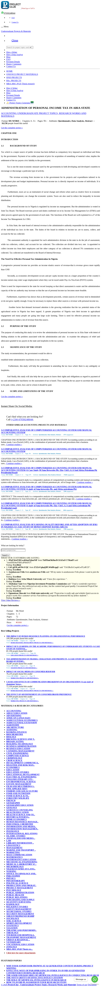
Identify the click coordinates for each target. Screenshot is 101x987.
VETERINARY (13, 942)
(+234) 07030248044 (22, 419)
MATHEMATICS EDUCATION (21, 859)
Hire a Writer (11, 52)
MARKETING (13, 852)
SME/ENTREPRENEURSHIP (20, 916)
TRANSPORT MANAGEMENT (21, 937)
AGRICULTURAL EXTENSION (21, 723)
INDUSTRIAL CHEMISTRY (19, 824)
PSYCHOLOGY (13, 890)
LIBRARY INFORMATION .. (20, 843)
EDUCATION (12, 770)
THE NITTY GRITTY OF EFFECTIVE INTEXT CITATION (34, 978)
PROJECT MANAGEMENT (19, 888)
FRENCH (10, 800)
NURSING (11, 871)
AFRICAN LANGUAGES (18, 718)
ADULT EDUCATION (16, 713)
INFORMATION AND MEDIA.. (21, 826)
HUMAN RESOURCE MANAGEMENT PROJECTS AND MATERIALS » (32, 642)
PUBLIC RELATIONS (16, 897)
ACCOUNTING (13, 711)
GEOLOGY (11, 807)
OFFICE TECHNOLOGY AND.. (21, 874)
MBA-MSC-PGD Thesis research (20, 84)
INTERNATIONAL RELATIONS (21, 833)
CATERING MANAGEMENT (20, 751)
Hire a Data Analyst (14, 54)
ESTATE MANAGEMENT (18, 784)
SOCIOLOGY (12, 918)
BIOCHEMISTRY (14, 734)
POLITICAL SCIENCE (17, 883)
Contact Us (15, 22)
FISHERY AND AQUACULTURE (22, 791)
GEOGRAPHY (13, 803)
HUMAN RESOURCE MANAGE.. (22, 822)
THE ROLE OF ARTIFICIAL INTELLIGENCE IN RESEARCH (36, 980)
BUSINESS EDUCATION (18, 748)
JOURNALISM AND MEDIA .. (20, 838)
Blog (8, 57)
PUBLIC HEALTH (15, 895)
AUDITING (11, 730)
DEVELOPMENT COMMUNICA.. (22, 763)
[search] (32, 47)
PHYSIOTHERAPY (15, 881)
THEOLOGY (12, 933)
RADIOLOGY (13, 904)
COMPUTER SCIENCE (17, 756)
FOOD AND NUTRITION (18, 793)
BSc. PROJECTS (13, 80)
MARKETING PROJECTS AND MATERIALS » (25, 678)
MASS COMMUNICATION (19, 855)
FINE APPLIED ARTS (16, 789)
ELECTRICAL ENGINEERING (21, 777)
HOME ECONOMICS (16, 819)
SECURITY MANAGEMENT (20, 914)
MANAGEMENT (14, 848)
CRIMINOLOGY (14, 758)
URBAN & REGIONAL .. (18, 940)
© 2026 (38, 985)
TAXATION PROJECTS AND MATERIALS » (24, 668)
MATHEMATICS (14, 857)
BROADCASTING (15, 741)
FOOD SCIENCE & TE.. (17, 796)
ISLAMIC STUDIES (15, 836)
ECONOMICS (13, 767)
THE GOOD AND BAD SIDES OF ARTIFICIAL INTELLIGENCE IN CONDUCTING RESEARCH (52, 975)
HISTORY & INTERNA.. (18, 817)
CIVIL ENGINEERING (17, 753)
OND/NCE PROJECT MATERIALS (22, 74)
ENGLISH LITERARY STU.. (19, 779)
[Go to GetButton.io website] (94, 984)
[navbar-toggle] (2, 27)
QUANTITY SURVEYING (18, 902)
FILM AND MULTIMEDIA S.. (20, 786)
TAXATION (12, 928)
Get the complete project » (12, 128)
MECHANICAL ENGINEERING (21, 862)
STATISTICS (12, 925)
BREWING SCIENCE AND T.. (20, 739)
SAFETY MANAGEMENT (18, 909)
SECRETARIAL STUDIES (18, 911)
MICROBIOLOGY (15, 866)
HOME (9, 71)
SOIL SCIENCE (13, 921)
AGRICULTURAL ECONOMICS (22, 720)
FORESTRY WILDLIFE (17, 798)
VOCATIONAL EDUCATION (20, 944)
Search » (5, 555)
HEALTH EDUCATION (17, 812)
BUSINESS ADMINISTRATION (21, 746)
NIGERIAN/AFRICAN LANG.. (21, 869)
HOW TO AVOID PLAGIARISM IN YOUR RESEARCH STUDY (36, 982)
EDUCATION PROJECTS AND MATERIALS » (24, 655)
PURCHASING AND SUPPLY (20, 900)
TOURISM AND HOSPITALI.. (20, 935)
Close (15, 40)
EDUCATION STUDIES (17, 772)
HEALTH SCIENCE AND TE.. (20, 815)
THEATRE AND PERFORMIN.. (21, 930)
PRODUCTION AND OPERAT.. (21, 885)
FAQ (13, 18)
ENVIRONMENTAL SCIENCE (21, 782)
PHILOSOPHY (13, 876)
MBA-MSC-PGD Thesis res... (19, 949)
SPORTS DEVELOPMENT (19, 923)
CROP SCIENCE (14, 760)
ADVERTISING (13, 715)
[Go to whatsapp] (94, 979)
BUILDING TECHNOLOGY (19, 744)
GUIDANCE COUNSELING (19, 810)
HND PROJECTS (14, 77)
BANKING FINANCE (16, 732)
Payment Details (13, 62)
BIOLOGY (11, 737)
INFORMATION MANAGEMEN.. (22, 829)
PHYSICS (11, 878)
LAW (8, 841)
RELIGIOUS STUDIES (17, 907)
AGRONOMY (12, 725)
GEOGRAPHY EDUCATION (20, 805)
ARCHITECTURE (15, 727)
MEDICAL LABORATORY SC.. (21, 864)
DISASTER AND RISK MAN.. (20, 765)
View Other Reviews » (10, 600)
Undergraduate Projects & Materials (16, 31)
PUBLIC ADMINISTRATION (20, 892)
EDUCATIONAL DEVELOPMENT (23, 774)
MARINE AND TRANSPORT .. (21, 850)
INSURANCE (12, 831)
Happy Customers (13, 64)
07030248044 (9, 13)
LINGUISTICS (13, 845)
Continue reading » (14, 444)
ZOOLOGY (11, 947)
